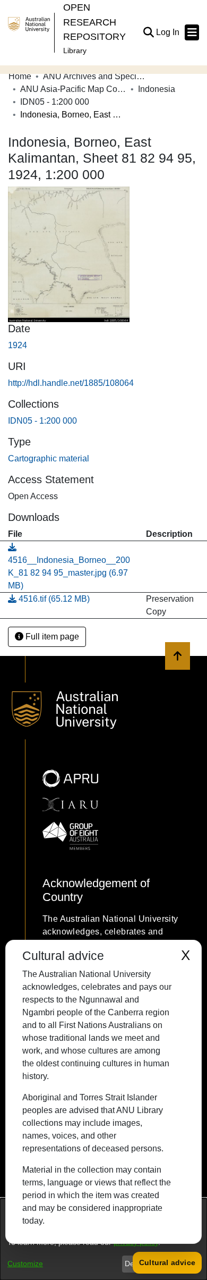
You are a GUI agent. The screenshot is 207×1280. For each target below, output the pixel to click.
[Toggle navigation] (192, 32)
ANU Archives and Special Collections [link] (96, 76)
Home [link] (19, 76)
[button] (148, 32)
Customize (25, 1263)
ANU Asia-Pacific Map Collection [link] (73, 89)
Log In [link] (168, 32)
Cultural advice (167, 1262)
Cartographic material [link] (48, 458)
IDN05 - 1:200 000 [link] (54, 101)
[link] (42, 420)
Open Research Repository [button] (94, 22)
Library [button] (75, 50)
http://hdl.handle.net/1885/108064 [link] (71, 383)
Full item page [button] (51, 636)
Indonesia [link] (156, 89)
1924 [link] (17, 345)
